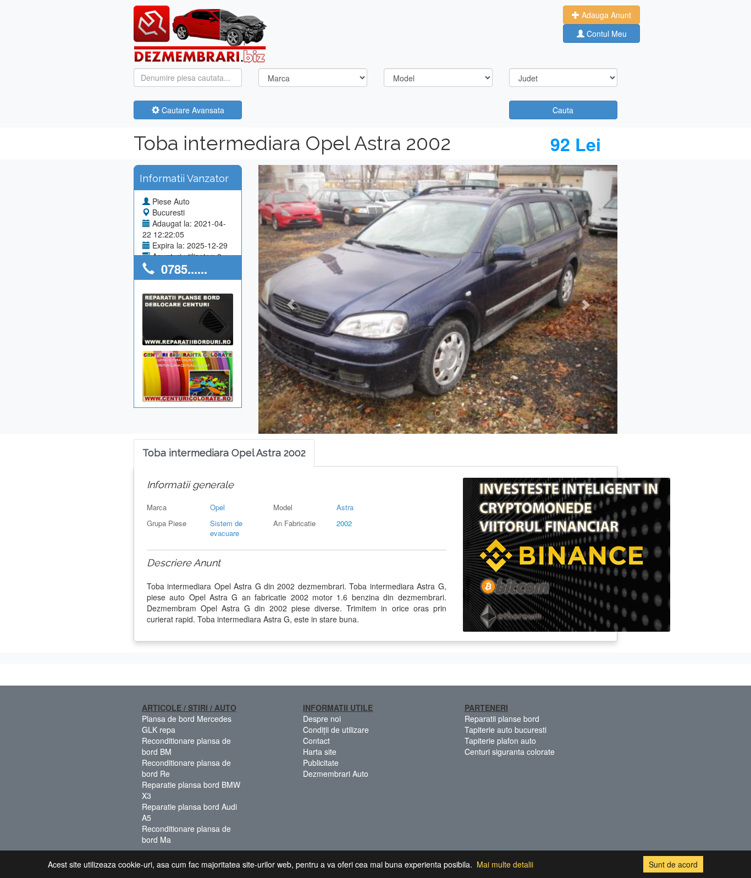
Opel (217, 507)
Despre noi (322, 718)
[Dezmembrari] (200, 32)
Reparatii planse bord (502, 718)
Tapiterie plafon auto (500, 740)
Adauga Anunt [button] (605, 14)
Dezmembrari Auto (335, 773)
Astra (345, 507)
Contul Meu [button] (605, 33)
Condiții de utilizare (336, 729)
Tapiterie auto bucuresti (505, 729)
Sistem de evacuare (226, 528)
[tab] (224, 453)
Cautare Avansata (191, 109)
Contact (316, 740)
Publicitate (321, 762)
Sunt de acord (673, 864)
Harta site (319, 751)
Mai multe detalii (505, 864)
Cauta (563, 109)
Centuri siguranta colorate (510, 751)
